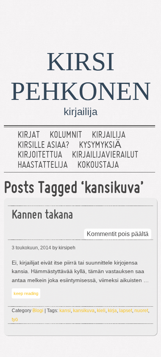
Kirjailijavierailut (105, 155)
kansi (65, 310)
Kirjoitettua (40, 155)
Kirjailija (108, 135)
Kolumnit (66, 135)
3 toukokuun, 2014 (31, 247)
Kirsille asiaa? (43, 145)
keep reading (26, 293)
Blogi (37, 310)
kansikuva (84, 310)
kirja (112, 310)
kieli (101, 310)
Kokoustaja (98, 165)
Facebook (121, 17)
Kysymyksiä (100, 145)
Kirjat (29, 135)
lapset (125, 310)
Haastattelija (43, 165)
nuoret (141, 310)
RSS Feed (146, 17)
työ (15, 319)
